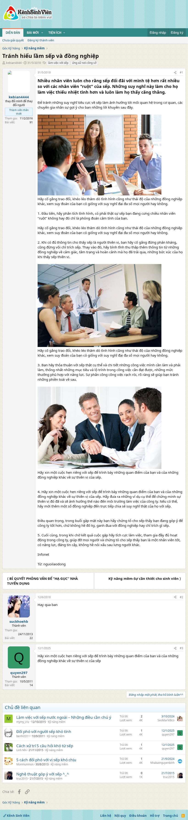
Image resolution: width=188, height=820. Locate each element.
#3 (181, 648)
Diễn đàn (13, 32)
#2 (181, 597)
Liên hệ (105, 816)
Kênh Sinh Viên (18, 816)
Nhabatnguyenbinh (162, 763)
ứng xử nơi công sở (84, 63)
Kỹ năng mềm (56, 722)
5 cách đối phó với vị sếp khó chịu (46, 759)
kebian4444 (14, 63)
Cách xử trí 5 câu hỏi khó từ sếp (44, 745)
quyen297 (168, 734)
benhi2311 (23, 736)
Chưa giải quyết (13, 40)
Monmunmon (24, 764)
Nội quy (120, 816)
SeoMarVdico (166, 720)
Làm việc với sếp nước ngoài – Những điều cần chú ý (63, 717)
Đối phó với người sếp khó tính (43, 731)
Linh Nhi (21, 750)
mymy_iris (22, 722)
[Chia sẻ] (175, 72)
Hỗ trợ (155, 816)
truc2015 (22, 779)
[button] (42, 33)
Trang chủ (170, 816)
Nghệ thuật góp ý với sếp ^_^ (42, 774)
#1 (181, 72)
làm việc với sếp (58, 63)
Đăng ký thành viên (41, 40)
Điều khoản (138, 816)
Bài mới (33, 32)
